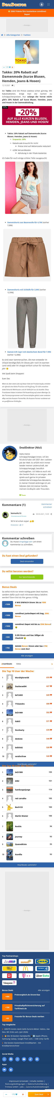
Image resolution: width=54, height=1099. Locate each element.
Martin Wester (21, 816)
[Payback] (42, 968)
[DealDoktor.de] (14, 4)
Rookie (18, 826)
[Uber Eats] (42, 975)
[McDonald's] (26, 968)
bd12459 (19, 695)
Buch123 (19, 807)
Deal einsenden (27, 561)
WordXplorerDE (22, 677)
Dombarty (19, 730)
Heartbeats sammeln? (27, 764)
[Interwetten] (9, 968)
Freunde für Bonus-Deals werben (29, 1016)
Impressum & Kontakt (18, 1081)
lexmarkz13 (18, 514)
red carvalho (20, 798)
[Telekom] (26, 975)
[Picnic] (9, 975)
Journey (18, 836)
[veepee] (9, 982)
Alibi (17, 781)
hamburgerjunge (22, 789)
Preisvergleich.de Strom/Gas (27, 994)
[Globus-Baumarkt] (26, 961)
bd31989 (19, 712)
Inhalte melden (37, 1081)
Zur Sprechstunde (27, 577)
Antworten (14, 525)
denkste (18, 739)
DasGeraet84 (20, 686)
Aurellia (18, 854)
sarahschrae (20, 756)
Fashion (27, 35)
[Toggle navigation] (48, 4)
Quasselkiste (21, 844)
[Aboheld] (9, 961)
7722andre (20, 704)
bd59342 (19, 747)
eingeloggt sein (26, 541)
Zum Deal (39, 1094)
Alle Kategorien (13, 35)
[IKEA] (42, 961)
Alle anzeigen (27, 655)
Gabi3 (17, 721)
